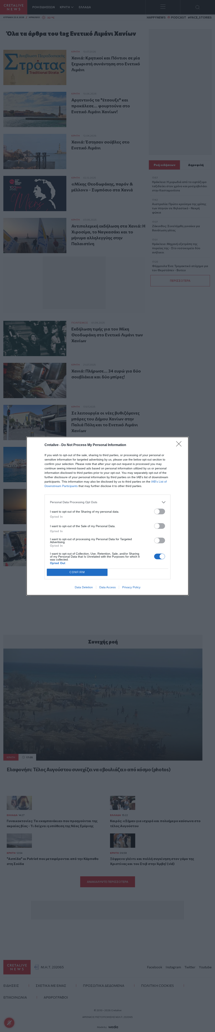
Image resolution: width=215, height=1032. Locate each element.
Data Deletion (84, 587)
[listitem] (107, 502)
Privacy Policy (131, 587)
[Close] (180, 445)
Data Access (107, 587)
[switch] (159, 511)
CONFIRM (77, 572)
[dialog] (107, 516)
